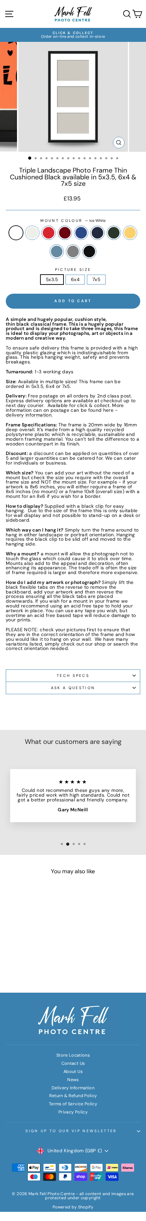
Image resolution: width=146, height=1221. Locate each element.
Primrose (130, 233)
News (72, 1079)
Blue (81, 233)
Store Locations (73, 1055)
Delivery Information (73, 1088)
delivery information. (29, 415)
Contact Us (73, 1063)
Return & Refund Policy (73, 1095)
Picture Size (73, 270)
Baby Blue (56, 251)
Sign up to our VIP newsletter (71, 1130)
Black (89, 251)
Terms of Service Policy (73, 1104)
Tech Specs (73, 675)
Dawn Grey (73, 251)
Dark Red (65, 233)
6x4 (75, 279)
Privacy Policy (73, 1112)
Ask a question (73, 687)
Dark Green (114, 233)
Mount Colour (72, 221)
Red (48, 233)
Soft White (32, 233)
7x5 (96, 279)
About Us (73, 1071)
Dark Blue (97, 233)
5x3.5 (52, 279)
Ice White (16, 233)
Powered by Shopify (73, 1207)
